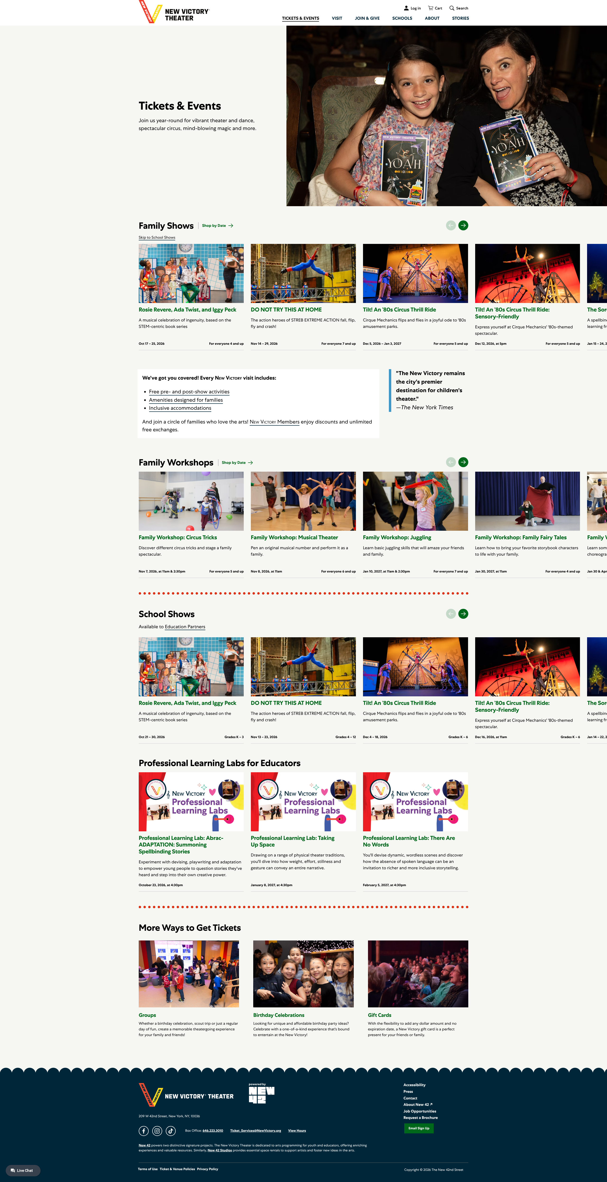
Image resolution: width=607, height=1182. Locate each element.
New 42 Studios (220, 1150)
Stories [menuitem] (460, 18)
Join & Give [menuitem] (367, 18)
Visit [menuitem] (337, 18)
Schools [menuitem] (402, 18)
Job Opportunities (420, 1111)
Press (408, 1091)
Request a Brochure (421, 1117)
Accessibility (415, 1084)
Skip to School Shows (157, 237)
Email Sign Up (419, 1128)
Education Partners (185, 627)
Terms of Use (148, 1169)
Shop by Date (214, 225)
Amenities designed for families (186, 399)
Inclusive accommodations (180, 408)
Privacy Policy (207, 1169)
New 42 (144, 1145)
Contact (410, 1098)
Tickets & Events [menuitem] (300, 18)
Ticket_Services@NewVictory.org (255, 1131)
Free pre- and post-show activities (189, 391)
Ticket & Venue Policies (177, 1169)
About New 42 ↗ (418, 1104)
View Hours (297, 1131)
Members (274, 421)
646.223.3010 (212, 1131)
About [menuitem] (432, 18)
